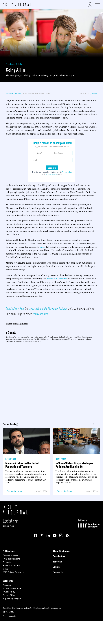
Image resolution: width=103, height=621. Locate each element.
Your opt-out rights (9, 616)
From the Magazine (11, 559)
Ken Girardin (10, 458)
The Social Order (42, 93)
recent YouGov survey (57, 278)
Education (29, 93)
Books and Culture (11, 565)
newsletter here (40, 314)
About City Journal (61, 551)
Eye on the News (14, 491)
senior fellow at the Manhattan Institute (48, 308)
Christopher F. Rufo (14, 64)
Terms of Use (9, 595)
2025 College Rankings (13, 572)
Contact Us (58, 572)
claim (42, 246)
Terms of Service (51, 174)
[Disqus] (51, 381)
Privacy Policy (67, 172)
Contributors (59, 556)
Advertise (7, 585)
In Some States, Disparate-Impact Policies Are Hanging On (75, 464)
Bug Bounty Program (12, 598)
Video (5, 569)
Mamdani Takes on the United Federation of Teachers (22, 464)
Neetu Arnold (61, 458)
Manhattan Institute (12, 588)
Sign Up (52, 167)
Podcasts (7, 562)
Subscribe (57, 561)
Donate (12, 332)
